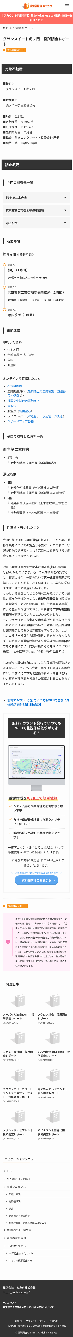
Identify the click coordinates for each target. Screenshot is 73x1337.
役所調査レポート (16, 49)
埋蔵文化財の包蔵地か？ (23, 401)
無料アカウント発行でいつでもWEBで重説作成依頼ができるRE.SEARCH (38, 702)
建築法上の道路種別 (41, 391)
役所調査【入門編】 (19, 1179)
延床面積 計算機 (16, 1238)
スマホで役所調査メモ (20, 1260)
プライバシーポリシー (36, 1321)
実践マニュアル (16, 1187)
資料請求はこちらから (36, 880)
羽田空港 (25, 411)
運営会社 (19, 1321)
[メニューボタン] (67, 6)
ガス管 (58, 416)
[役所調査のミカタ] (36, 6)
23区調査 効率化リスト (21, 1253)
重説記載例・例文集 (19, 1230)
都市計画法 (14, 1194)
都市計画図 (14, 386)
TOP (9, 1171)
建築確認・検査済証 (19, 1215)
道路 (11, 1208)
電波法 (11, 406)
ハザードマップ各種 (20, 421)
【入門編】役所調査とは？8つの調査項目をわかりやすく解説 (36, 1325)
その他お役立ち (16, 1246)
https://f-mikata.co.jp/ (16, 1292)
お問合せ (53, 1321)
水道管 (32, 416)
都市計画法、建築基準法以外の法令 (27, 1222)
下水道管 (45, 416)
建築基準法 (14, 1201)
